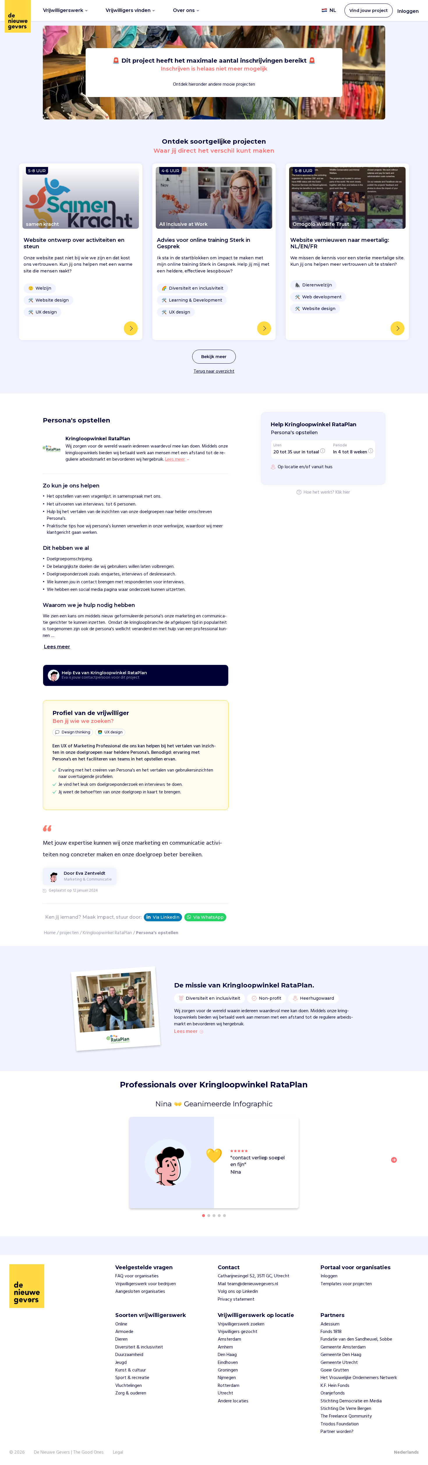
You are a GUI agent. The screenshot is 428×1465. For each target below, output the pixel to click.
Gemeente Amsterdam (343, 1347)
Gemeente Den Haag (341, 1355)
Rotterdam (228, 1386)
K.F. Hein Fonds (335, 1386)
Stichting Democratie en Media (351, 1401)
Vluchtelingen (128, 1386)
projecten (69, 933)
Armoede (124, 1332)
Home (50, 933)
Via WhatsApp (208, 917)
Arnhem (225, 1347)
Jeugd (121, 1363)
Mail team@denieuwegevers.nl (248, 1284)
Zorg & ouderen (130, 1393)
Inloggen (408, 11)
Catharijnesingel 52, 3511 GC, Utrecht (253, 1276)
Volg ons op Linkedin (238, 1291)
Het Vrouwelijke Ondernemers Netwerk (359, 1378)
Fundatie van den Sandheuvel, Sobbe (356, 1339)
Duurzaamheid (129, 1355)
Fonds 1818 (331, 1332)
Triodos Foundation (340, 1424)
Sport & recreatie (132, 1378)
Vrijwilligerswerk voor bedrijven (145, 1284)
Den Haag (227, 1355)
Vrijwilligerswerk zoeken (241, 1324)
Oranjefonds (333, 1393)
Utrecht (225, 1393)
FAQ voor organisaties (137, 1276)
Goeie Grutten (335, 1370)
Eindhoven (228, 1363)
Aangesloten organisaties (140, 1291)
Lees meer (185, 1032)
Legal (118, 1452)
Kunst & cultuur (130, 1370)
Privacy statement (236, 1299)
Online (121, 1324)
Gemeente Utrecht (339, 1363)
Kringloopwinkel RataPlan (107, 933)
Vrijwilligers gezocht (237, 1332)
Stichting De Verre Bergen (346, 1409)
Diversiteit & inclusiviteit (139, 1347)
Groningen (228, 1370)
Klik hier (342, 492)
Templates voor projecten (346, 1284)
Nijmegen (227, 1378)
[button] (395, 1163)
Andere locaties (233, 1401)
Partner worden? (337, 1432)
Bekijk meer (214, 356)
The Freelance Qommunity (346, 1416)
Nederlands (406, 1452)
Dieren (121, 1339)
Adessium (330, 1324)
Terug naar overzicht (214, 371)
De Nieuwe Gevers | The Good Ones (69, 1452)
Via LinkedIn (166, 917)
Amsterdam (229, 1339)
